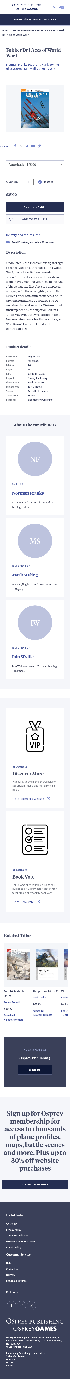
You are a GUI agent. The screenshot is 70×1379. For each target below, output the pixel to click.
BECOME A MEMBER (35, 1184)
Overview (11, 1223)
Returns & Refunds (16, 1281)
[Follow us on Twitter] (31, 1305)
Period (40, 30)
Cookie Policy (13, 1247)
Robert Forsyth (12, 1002)
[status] (29, 182)
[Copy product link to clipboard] (39, 146)
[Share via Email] (33, 146)
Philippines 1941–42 (46, 991)
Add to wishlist (35, 219)
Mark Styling (25, 575)
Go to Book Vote (23, 902)
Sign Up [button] (35, 1070)
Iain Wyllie (23, 657)
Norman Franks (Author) (22, 64)
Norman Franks (28, 493)
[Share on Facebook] (15, 146)
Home (5, 30)
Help (8, 1263)
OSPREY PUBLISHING (23, 30)
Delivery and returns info (23, 235)
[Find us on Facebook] (11, 1305)
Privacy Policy (13, 1229)
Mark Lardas (39, 997)
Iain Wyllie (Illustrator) (39, 68)
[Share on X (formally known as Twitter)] (21, 146)
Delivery (10, 1275)
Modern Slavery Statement (21, 1241)
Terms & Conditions (17, 1235)
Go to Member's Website (28, 799)
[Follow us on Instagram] (21, 1305)
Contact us (12, 1269)
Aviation (51, 30)
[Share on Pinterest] (27, 146)
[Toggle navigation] (6, 7)
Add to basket (35, 207)
